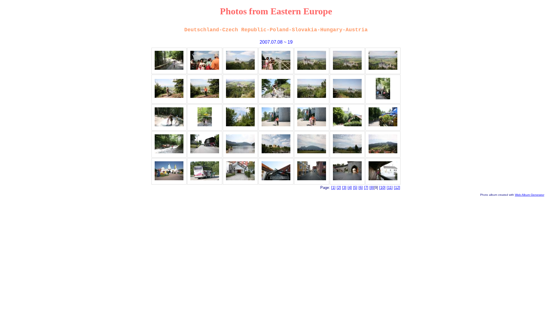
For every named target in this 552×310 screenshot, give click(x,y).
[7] (366, 187)
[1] (333, 187)
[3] (344, 187)
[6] (361, 187)
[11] (390, 187)
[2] (339, 187)
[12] (397, 187)
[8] (371, 187)
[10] (382, 187)
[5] (355, 187)
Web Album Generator (529, 194)
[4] (350, 187)
